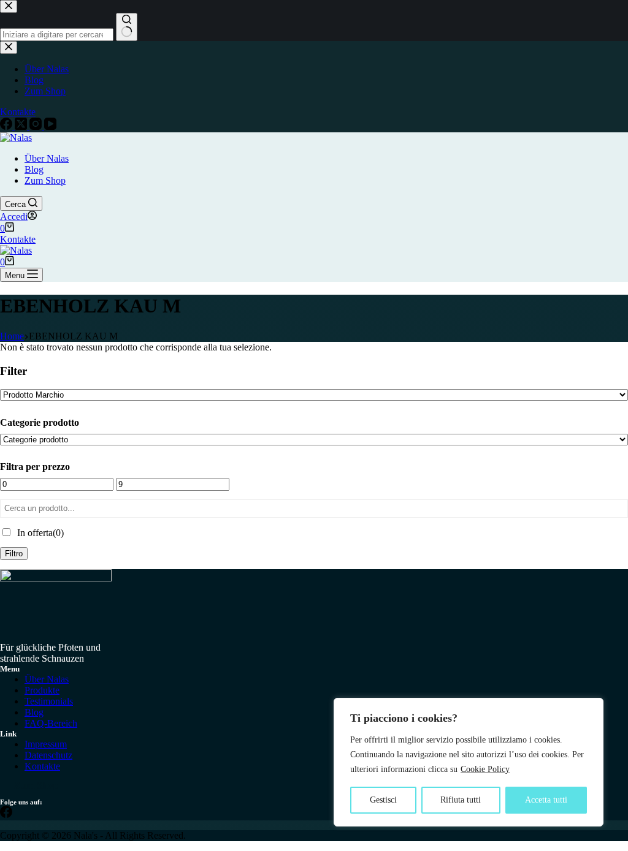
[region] (468, 762)
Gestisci (383, 799)
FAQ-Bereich (51, 723)
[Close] (590, 708)
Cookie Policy (485, 769)
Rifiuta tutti (460, 799)
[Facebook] (6, 814)
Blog (34, 169)
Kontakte (18, 239)
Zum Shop (45, 180)
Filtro (14, 553)
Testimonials (49, 701)
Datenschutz (48, 755)
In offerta (40, 533)
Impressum (46, 744)
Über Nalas (47, 158)
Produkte (42, 690)
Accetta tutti (546, 799)
